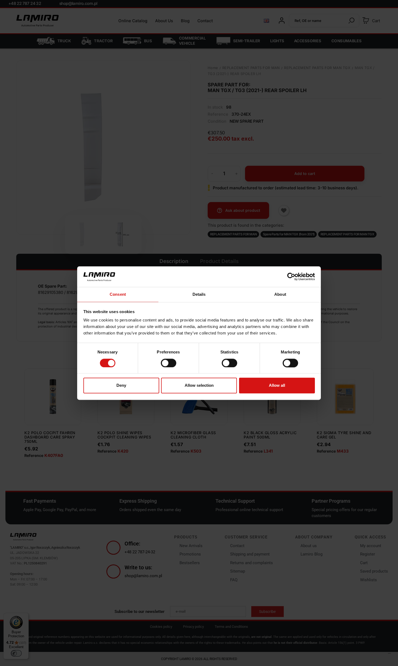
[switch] (168, 363)
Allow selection (199, 385)
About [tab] (280, 294)
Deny (121, 385)
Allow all (277, 385)
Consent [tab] (118, 294)
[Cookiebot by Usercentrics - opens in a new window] (291, 276)
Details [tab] (199, 294)
